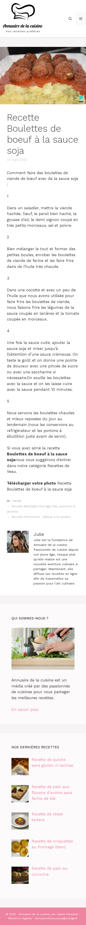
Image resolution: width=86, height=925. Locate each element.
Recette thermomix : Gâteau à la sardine (41, 517)
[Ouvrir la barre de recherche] (70, 19)
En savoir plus (24, 709)
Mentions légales (20, 918)
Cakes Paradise (67, 914)
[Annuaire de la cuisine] (23, 18)
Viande (16, 500)
